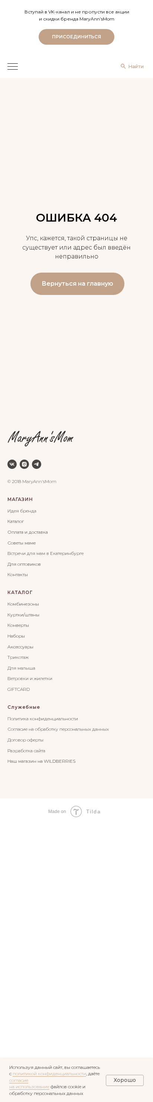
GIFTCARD (18, 689)
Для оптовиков (24, 564)
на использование (29, 1086)
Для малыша (21, 668)
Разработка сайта (26, 750)
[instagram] (24, 464)
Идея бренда (21, 511)
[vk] (12, 464)
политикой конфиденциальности (49, 1073)
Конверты (18, 625)
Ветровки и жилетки (29, 678)
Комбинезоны (23, 604)
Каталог (15, 521)
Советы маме (21, 543)
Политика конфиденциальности (42, 718)
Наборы (16, 636)
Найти (136, 66)
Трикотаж (18, 657)
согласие (18, 1080)
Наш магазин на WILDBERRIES (41, 761)
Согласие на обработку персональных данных (58, 729)
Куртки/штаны (23, 614)
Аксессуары (20, 647)
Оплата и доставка (27, 532)
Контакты (17, 574)
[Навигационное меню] (12, 67)
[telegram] (36, 464)
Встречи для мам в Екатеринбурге (45, 553)
